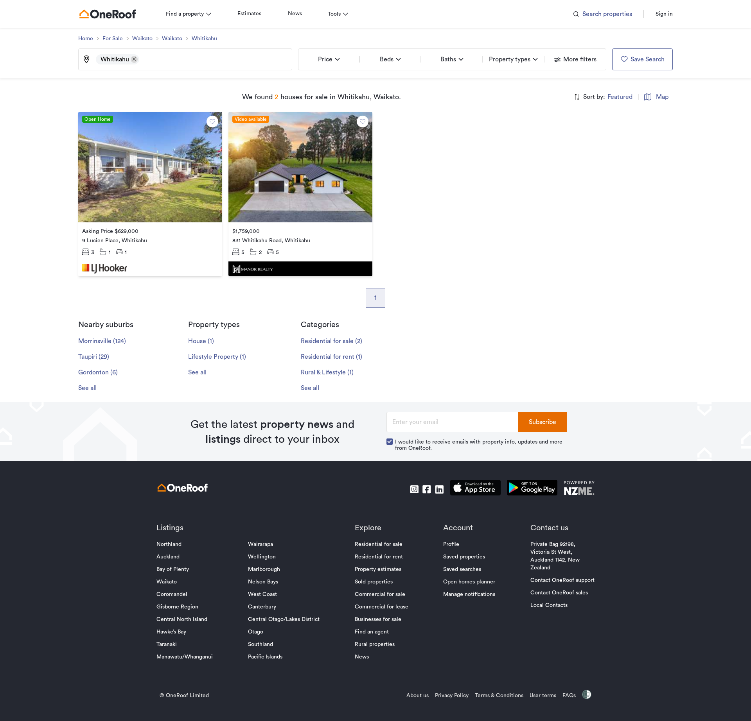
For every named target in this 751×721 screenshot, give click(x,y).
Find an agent (372, 632)
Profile (451, 544)
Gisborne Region (177, 607)
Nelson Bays (263, 582)
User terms (543, 695)
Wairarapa (260, 544)
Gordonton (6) (98, 372)
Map (662, 97)
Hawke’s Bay (171, 632)
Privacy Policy (452, 695)
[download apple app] (475, 489)
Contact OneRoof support (562, 580)
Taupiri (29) (93, 357)
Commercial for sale (380, 594)
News (295, 13)
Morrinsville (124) (102, 341)
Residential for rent (379, 557)
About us (417, 695)
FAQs (569, 695)
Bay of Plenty (172, 569)
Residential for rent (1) (331, 357)
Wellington (262, 557)
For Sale (112, 38)
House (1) (201, 341)
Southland (260, 644)
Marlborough (264, 569)
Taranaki (166, 644)
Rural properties (375, 644)
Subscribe (542, 422)
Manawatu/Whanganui (184, 657)
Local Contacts (549, 605)
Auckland (168, 557)
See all (87, 388)
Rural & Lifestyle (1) (327, 372)
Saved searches (462, 569)
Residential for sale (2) (331, 341)
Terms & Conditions (499, 695)
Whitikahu (204, 38)
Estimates (249, 13)
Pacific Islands (265, 657)
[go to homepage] (107, 14)
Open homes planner (469, 582)
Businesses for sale (378, 619)
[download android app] (532, 489)
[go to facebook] (426, 489)
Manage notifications (469, 594)
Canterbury (262, 607)
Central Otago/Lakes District (284, 619)
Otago (255, 632)
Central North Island (181, 619)
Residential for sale (378, 544)
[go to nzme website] (579, 489)
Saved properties (464, 557)
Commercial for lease (381, 607)
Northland (168, 544)
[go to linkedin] (439, 489)
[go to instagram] (414, 489)
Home (85, 38)
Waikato (142, 38)
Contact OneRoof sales (559, 593)
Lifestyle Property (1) (217, 357)
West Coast (262, 594)
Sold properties (374, 582)
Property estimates (378, 569)
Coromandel (171, 594)
